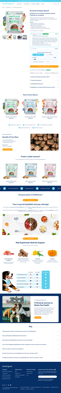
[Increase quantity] (54, 62)
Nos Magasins (17, 376)
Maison (3, 7)
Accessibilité (22, 389)
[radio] (44, 39)
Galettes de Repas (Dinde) (30, 181)
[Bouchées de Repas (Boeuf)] (11, 107)
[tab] (38, 55)
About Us (38, 317)
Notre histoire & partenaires (7, 371)
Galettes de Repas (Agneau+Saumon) (49, 181)
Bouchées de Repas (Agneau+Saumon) (49, 116)
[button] (56, 4)
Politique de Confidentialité (25, 387)
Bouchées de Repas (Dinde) (30, 116)
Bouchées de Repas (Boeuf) (11, 116)
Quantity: (48, 61)
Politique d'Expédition (46, 387)
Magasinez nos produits (6, 378)
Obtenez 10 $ (17, 373)
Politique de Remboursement (36, 387)
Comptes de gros (30, 371)
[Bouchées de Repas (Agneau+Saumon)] (50, 107)
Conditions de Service (55, 387)
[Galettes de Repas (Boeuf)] (11, 171)
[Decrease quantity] (50, 62)
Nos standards (4, 373)
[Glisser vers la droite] (25, 22)
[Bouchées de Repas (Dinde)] (30, 107)
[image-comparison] (30, 224)
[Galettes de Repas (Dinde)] (30, 171)
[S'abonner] (56, 377)
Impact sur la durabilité (6, 375)
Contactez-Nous (29, 373)
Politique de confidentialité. (47, 380)
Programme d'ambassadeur (20, 375)
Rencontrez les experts (6, 376)
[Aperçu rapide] (19, 100)
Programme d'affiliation (30, 389)
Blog (16, 371)
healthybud (7, 387)
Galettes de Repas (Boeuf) (11, 181)
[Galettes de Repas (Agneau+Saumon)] (50, 171)
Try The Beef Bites (7, 149)
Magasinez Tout (8, 7)
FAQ (27, 375)
